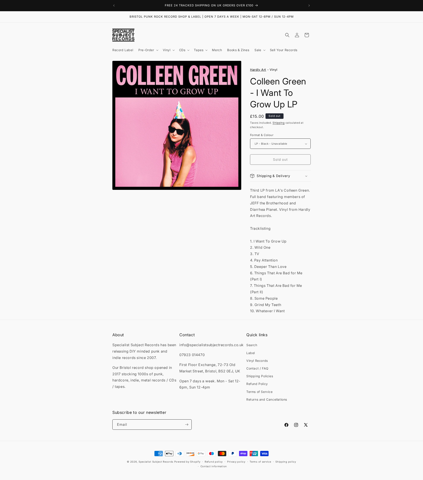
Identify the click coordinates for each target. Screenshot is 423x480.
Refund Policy (257, 384)
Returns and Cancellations (266, 399)
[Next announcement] (309, 5)
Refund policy (214, 461)
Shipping (279, 122)
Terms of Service (259, 392)
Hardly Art (258, 69)
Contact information (213, 466)
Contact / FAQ (257, 368)
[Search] (287, 35)
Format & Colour (261, 135)
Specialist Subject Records (156, 461)
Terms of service (260, 461)
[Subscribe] (186, 424)
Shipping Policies (259, 376)
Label (250, 353)
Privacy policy (236, 461)
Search (251, 345)
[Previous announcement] (114, 5)
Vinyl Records (257, 360)
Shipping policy (285, 461)
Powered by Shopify (187, 461)
